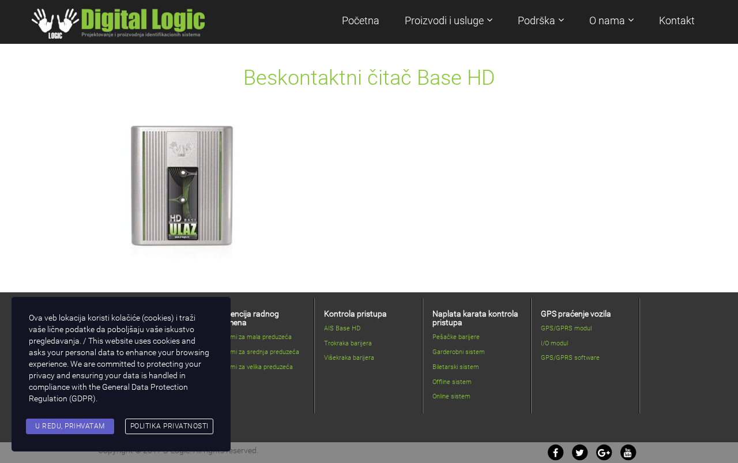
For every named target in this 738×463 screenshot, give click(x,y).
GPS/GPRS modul (566, 328)
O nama (607, 20)
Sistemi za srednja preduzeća (257, 352)
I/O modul (554, 343)
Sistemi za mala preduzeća (254, 337)
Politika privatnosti (169, 426)
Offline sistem (452, 382)
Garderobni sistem (458, 352)
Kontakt (677, 20)
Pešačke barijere (456, 337)
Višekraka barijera (349, 358)
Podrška (536, 20)
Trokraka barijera (348, 343)
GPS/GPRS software (570, 358)
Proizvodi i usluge (444, 20)
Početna (360, 20)
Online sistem (451, 396)
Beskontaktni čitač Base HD (369, 78)
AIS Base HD (342, 328)
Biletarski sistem (455, 367)
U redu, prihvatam (70, 426)
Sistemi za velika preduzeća (254, 367)
